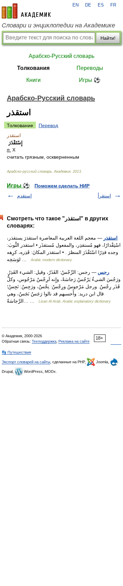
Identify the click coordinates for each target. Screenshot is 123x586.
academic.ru (26, 11)
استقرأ (104, 195)
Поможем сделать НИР (62, 185)
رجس (103, 272)
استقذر (111, 238)
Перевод (48, 125)
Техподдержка (44, 341)
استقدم (24, 195)
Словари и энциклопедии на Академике (58, 25)
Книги (33, 80)
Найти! (107, 38)
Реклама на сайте (74, 341)
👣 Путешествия (16, 352)
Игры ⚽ (89, 80)
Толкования (33, 68)
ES (101, 5)
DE (88, 5)
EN (75, 5)
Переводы (90, 68)
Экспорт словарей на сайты (26, 362)
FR (113, 5)
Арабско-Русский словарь (61, 56)
